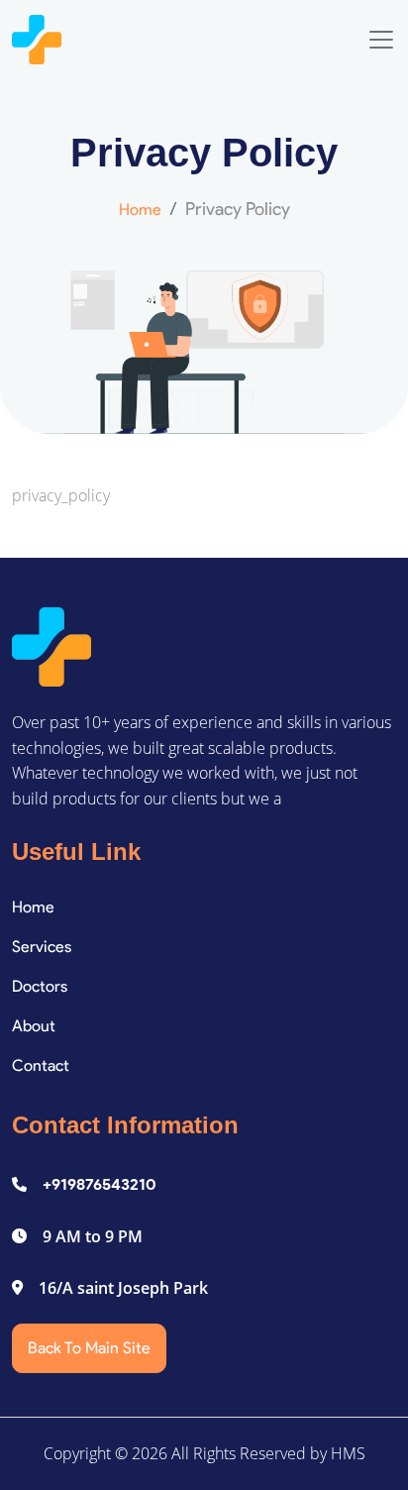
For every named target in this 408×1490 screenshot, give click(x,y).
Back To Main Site (89, 1347)
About (33, 1025)
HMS (348, 1453)
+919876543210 (99, 1184)
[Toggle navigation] (381, 39)
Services (41, 946)
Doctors (39, 986)
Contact (40, 1065)
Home (140, 209)
